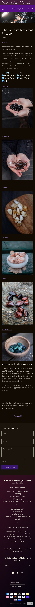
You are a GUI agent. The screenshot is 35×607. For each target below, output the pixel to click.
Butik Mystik (15, 603)
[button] (2, 8)
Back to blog (19, 416)
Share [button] (6, 43)
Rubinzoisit (7, 329)
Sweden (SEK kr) (16, 587)
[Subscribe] (29, 565)
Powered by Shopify (22, 603)
